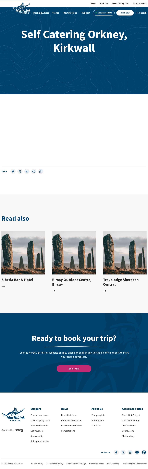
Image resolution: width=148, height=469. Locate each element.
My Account (141, 3)
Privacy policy (113, 463)
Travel (55, 12)
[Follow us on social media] (116, 452)
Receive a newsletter (71, 420)
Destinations (70, 12)
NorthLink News (69, 415)
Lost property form (40, 420)
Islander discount (39, 425)
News (93, 3)
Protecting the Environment (135, 463)
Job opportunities (40, 441)
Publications (97, 420)
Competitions (68, 430)
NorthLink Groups (131, 420)
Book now (125, 13)
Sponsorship (37, 436)
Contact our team (39, 415)
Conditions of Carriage (76, 463)
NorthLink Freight (131, 415)
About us (104, 3)
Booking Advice (41, 12)
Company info (98, 415)
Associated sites (132, 408)
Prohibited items (96, 463)
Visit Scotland (129, 425)
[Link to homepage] (21, 7)
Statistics (96, 425)
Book (26, 12)
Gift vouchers (37, 430)
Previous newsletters (71, 425)
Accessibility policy (54, 463)
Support (86, 12)
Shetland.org (128, 436)
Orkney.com (128, 430)
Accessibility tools (121, 3)
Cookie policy (37, 463)
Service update (104, 13)
